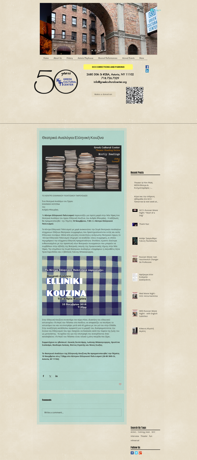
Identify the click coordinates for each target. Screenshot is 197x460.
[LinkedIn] (147, 70)
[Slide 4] (95, 50)
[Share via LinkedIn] (56, 376)
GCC (153, 432)
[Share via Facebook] (43, 376)
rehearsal (135, 440)
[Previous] (43, 28)
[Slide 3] (92, 50)
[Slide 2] (101, 50)
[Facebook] (147, 67)
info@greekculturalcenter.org (110, 82)
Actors (133, 432)
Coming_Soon (144, 432)
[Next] (153, 28)
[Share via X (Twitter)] (50, 376)
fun (150, 436)
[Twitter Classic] (136, 452)
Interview (135, 436)
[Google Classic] (140, 452)
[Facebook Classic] (132, 452)
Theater (144, 436)
